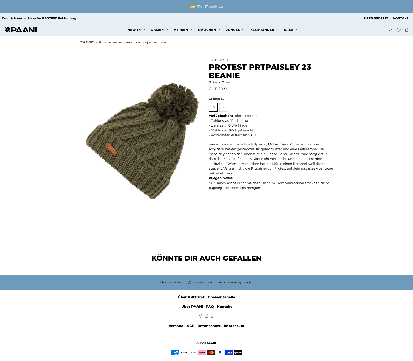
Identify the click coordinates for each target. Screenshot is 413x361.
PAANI (211, 343)
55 (213, 107)
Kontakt (224, 307)
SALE (288, 30)
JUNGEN (233, 30)
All (101, 42)
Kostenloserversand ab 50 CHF (235, 135)
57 (224, 107)
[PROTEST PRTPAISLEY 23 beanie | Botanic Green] (142, 141)
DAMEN (157, 30)
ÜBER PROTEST (376, 18)
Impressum (234, 326)
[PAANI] (21, 29)
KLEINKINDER (262, 30)
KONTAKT (400, 18)
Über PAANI (192, 307)
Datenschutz (209, 326)
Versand (176, 326)
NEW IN (134, 30)
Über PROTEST (191, 297)
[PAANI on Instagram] (206, 316)
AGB (190, 326)
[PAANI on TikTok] (212, 316)
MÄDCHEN (207, 30)
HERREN (181, 30)
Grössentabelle (221, 297)
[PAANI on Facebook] (200, 316)
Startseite (87, 42)
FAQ (210, 307)
